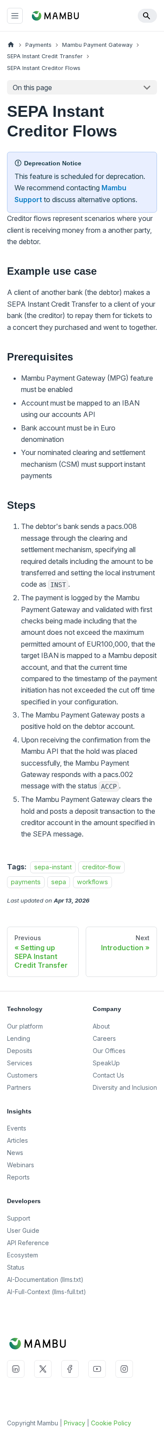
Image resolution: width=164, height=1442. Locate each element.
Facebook (70, 1369)
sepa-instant (53, 867)
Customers (22, 1075)
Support (18, 1218)
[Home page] (11, 44)
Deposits (19, 1050)
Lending (18, 1038)
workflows (92, 882)
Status (15, 1267)
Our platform (25, 1026)
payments (26, 882)
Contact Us (108, 1075)
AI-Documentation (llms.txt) (45, 1279)
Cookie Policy (111, 1423)
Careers (104, 1038)
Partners (19, 1087)
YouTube (97, 1369)
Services (19, 1063)
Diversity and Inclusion (125, 1087)
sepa (58, 882)
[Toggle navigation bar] (15, 16)
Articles (17, 1140)
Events (16, 1128)
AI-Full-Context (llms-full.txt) (46, 1291)
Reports (18, 1177)
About (101, 1026)
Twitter (43, 1369)
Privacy (74, 1423)
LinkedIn (15, 1369)
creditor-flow (101, 867)
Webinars (20, 1165)
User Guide (23, 1230)
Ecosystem (22, 1255)
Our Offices (109, 1050)
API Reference (28, 1242)
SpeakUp (106, 1063)
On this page (32, 87)
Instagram (124, 1369)
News (15, 1152)
